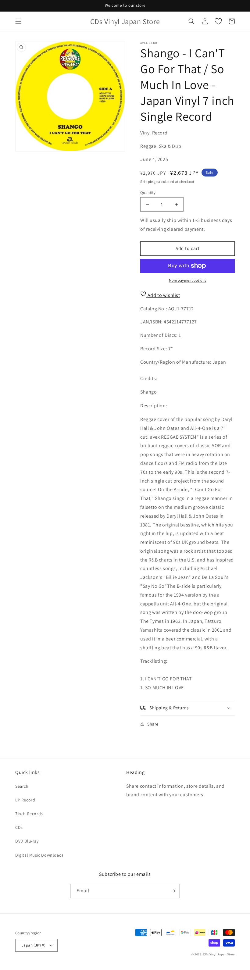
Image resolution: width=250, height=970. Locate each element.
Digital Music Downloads (39, 855)
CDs (19, 827)
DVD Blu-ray (27, 841)
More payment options (187, 280)
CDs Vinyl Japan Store (219, 954)
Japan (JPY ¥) (33, 945)
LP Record (25, 800)
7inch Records (29, 813)
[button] (18, 21)
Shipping (148, 181)
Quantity (147, 192)
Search (22, 786)
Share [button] (153, 724)
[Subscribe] (173, 891)
